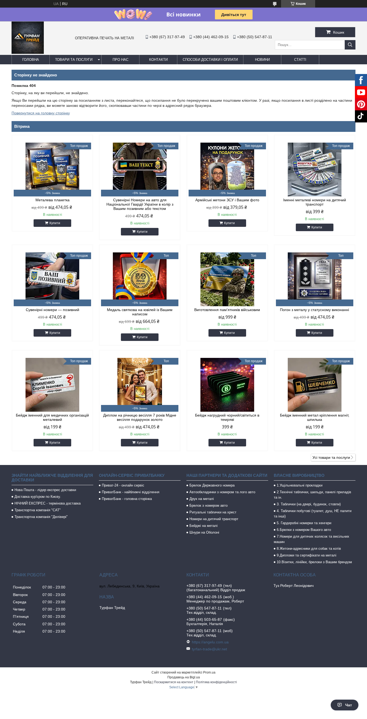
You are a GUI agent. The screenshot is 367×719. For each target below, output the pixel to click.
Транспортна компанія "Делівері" (41, 517)
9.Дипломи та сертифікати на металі (306, 555)
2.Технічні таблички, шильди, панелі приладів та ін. (312, 494)
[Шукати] (350, 45)
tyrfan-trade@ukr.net (209, 649)
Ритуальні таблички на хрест (212, 512)
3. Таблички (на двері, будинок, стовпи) (309, 504)
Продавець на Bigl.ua (183, 677)
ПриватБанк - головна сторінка (127, 499)
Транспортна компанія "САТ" (38, 510)
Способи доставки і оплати (210, 60)
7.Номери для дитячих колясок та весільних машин (311, 539)
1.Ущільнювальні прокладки (299, 485)
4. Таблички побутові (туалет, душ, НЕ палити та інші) (312, 513)
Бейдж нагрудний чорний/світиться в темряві (227, 417)
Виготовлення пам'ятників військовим (227, 310)
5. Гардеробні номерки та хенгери (304, 523)
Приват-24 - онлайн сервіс (123, 485)
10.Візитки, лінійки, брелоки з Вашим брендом (314, 562)
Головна (30, 60)
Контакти (158, 60)
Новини (262, 60)
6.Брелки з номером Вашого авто (304, 530)
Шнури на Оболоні (204, 532)
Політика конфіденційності (216, 682)
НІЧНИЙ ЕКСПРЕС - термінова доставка (48, 503)
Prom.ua (209, 672)
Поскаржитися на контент (173, 682)
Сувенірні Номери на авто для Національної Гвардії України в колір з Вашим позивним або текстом (139, 204)
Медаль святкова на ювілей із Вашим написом (139, 312)
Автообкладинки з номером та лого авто (222, 492)
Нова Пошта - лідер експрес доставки (45, 490)
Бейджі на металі (203, 526)
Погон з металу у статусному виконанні (314, 310)
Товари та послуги (73, 60)
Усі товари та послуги (331, 457)
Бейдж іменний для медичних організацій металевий (52, 417)
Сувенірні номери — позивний (52, 310)
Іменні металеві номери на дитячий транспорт (314, 202)
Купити (54, 223)
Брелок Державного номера (212, 485)
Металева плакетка (52, 200)
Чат (348, 705)
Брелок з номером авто (208, 505)
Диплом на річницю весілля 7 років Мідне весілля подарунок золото (139, 417)
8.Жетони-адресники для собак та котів (309, 549)
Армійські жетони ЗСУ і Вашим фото (227, 200)
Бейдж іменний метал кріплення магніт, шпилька (314, 417)
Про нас (120, 60)
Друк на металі (201, 499)
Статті (300, 60)
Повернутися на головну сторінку (41, 113)
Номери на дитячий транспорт (213, 519)
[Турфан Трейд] (28, 52)
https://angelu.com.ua (210, 642)
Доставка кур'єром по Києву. (38, 497)
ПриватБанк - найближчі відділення (130, 492)
